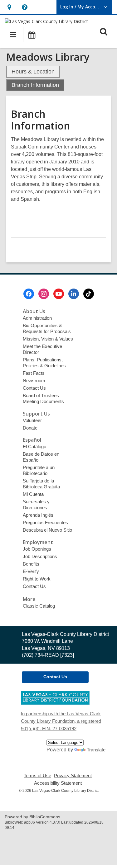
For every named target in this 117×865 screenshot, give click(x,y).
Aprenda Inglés (38, 515)
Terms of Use (37, 775)
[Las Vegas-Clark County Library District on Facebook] (28, 294)
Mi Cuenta (33, 494)
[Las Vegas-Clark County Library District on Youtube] (58, 294)
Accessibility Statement (58, 783)
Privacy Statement (73, 775)
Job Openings (37, 549)
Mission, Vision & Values (48, 338)
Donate (30, 427)
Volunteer (32, 420)
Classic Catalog (39, 606)
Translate (96, 749)
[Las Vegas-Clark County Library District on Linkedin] (73, 294)
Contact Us (34, 388)
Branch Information (35, 85)
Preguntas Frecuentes (45, 522)
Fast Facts (34, 373)
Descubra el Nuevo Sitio (47, 530)
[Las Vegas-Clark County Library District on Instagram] (43, 294)
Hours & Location (33, 71)
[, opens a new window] (55, 703)
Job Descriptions (40, 556)
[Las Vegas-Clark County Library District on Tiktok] (88, 294)
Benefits (31, 563)
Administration (37, 318)
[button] (9, 7)
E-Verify (31, 571)
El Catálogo (34, 446)
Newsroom (34, 380)
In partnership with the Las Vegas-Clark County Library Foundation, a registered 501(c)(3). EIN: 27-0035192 (61, 721)
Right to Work (37, 578)
